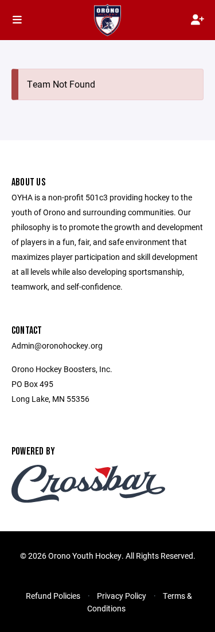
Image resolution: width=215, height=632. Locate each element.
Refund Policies (53, 595)
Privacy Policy (121, 595)
